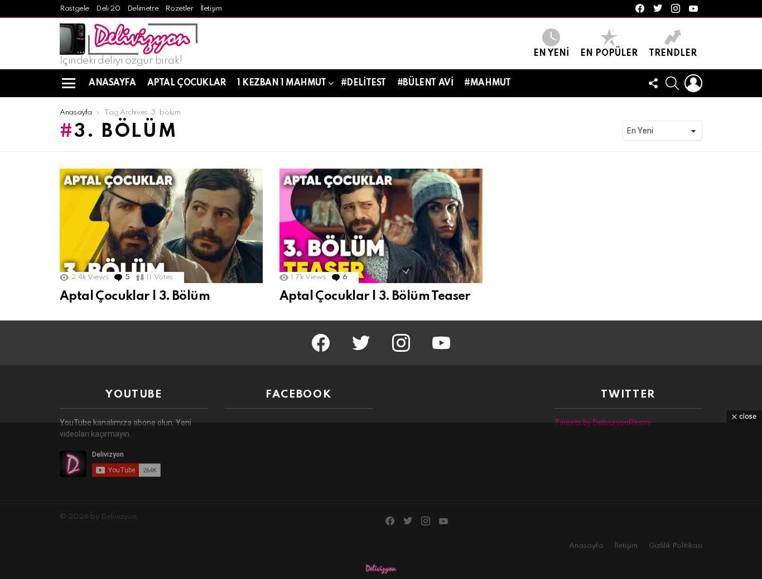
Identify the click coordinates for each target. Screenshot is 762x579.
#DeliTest (363, 83)
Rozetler (179, 8)
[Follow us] (653, 83)
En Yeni (551, 53)
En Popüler (609, 53)
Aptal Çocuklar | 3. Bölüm (135, 296)
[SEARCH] (672, 83)
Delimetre (143, 8)
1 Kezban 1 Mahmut (281, 83)
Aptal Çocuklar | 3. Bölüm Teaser (374, 296)
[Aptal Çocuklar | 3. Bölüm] (161, 226)
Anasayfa (112, 83)
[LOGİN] (693, 83)
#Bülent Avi (425, 83)
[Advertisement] (381, 501)
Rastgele (74, 8)
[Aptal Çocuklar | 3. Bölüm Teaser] (381, 226)
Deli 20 (108, 8)
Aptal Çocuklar (186, 83)
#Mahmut (487, 83)
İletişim (211, 8)
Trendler (673, 53)
